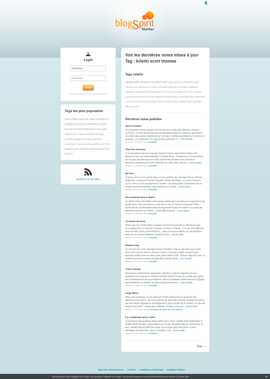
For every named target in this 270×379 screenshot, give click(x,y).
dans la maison (147, 96)
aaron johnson (175, 81)
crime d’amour (132, 96)
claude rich (181, 91)
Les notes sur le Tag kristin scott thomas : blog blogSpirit (135, 20)
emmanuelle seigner (147, 101)
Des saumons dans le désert (140, 197)
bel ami (177, 86)
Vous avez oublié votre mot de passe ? (88, 93)
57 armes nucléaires (91, 138)
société (90, 134)
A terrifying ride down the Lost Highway (165, 309)
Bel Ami (129, 173)
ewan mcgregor (194, 101)
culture (103, 124)
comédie (155, 82)
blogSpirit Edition (176, 369)
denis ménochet (181, 96)
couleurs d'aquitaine (86, 124)
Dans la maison (133, 125)
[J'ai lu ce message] (266, 376)
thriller (164, 82)
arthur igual (167, 86)
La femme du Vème (135, 221)
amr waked (139, 86)
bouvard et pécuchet (90, 148)
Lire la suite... (187, 138)
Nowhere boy (132, 245)
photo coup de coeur (83, 119)
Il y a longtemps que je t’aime (140, 317)
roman (82, 134)
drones (69, 129)
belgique (70, 124)
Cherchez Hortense (135, 149)
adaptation (188, 81)
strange (99, 134)
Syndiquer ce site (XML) (88, 178)
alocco (81, 143)
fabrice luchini (132, 106)
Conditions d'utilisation (151, 369)
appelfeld (95, 143)
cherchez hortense (145, 91)
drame (145, 82)
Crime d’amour (133, 269)
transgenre (102, 119)
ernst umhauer (165, 101)
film (138, 82)
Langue (206, 3)
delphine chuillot (164, 96)
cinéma (130, 82)
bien (77, 148)
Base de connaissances (110, 369)
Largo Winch (131, 293)
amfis (87, 143)
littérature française (96, 129)
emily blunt (130, 101)
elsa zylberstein (197, 96)
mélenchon (71, 134)
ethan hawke (179, 101)
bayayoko (69, 148)
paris (68, 119)
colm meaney (194, 91)
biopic (185, 86)
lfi (83, 129)
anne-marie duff (153, 86)
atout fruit (105, 143)
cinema (172, 91)
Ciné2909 (152, 142)
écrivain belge (73, 139)
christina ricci (161, 91)
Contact (131, 369)
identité (77, 129)
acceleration (71, 143)
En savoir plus (183, 376)
